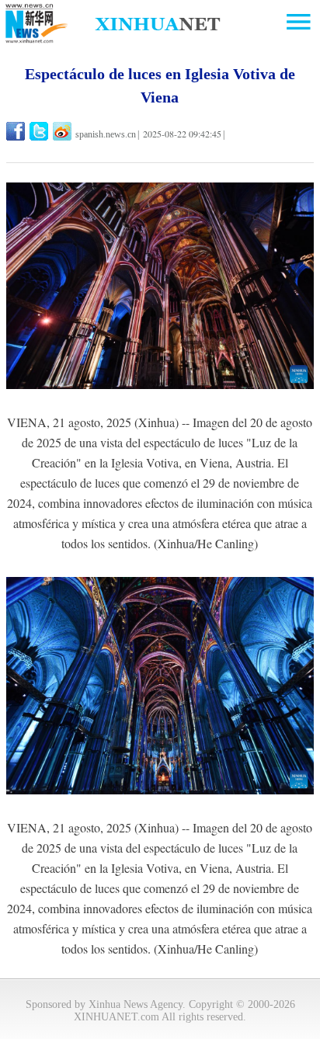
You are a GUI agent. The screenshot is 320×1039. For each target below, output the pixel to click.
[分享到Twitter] (40, 131)
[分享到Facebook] (16, 131)
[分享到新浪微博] (63, 131)
